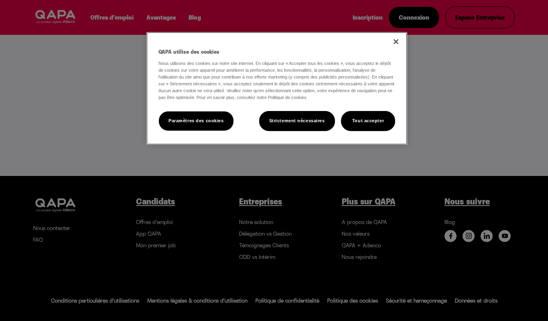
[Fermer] (396, 41)
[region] (276, 88)
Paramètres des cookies (196, 120)
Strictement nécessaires (297, 120)
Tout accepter (368, 120)
